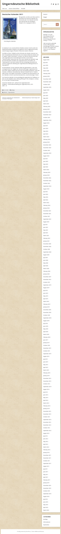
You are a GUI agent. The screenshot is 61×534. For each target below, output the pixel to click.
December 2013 (47, 411)
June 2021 (45, 227)
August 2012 (46, 433)
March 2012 (46, 447)
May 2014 (45, 397)
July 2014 (45, 392)
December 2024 (47, 112)
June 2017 (45, 340)
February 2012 (46, 449)
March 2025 (46, 103)
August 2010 (46, 496)
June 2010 (45, 502)
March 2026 (46, 70)
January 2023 (46, 175)
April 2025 (45, 101)
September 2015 (47, 353)
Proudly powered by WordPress (24, 531)
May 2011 (45, 474)
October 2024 (46, 117)
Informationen (46, 522)
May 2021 (45, 230)
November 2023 (47, 147)
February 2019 (46, 304)
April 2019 (45, 298)
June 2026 (45, 65)
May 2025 (45, 98)
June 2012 (45, 438)
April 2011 (45, 477)
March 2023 (46, 169)
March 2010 (46, 510)
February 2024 (46, 139)
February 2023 (46, 172)
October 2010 (46, 491)
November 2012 (47, 425)
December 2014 (47, 378)
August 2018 (46, 320)
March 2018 (46, 334)
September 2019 (47, 285)
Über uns (4, 8)
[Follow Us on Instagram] (58, 4)
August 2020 (46, 254)
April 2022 (45, 200)
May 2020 (45, 263)
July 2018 (45, 323)
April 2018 (45, 331)
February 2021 (46, 238)
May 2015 (45, 364)
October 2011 (46, 460)
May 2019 (45, 296)
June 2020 (45, 260)
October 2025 (46, 84)
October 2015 (46, 351)
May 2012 (45, 441)
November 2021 (47, 213)
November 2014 (47, 381)
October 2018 (46, 315)
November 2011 (47, 458)
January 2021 (46, 241)
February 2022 (46, 205)
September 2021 (47, 219)
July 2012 (45, 436)
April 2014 (45, 400)
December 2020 (47, 243)
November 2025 (47, 81)
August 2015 (46, 356)
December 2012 (47, 422)
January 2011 (46, 482)
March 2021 (46, 235)
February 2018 (46, 337)
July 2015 (45, 359)
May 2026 (45, 68)
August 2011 (46, 466)
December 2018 (47, 309)
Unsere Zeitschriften (14, 8)
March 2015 (46, 370)
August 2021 (46, 221)
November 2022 (47, 180)
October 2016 (46, 345)
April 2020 (45, 265)
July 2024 (45, 125)
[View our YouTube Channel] (55, 4)
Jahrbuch (5, 92)
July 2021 (45, 224)
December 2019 (47, 276)
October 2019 (46, 282)
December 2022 (47, 178)
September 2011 (47, 463)
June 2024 (45, 128)
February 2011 (46, 480)
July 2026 (45, 62)
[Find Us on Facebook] (51, 4)
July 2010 (45, 499)
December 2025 (47, 79)
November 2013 (47, 414)
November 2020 (47, 246)
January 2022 (46, 208)
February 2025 (46, 106)
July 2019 (45, 290)
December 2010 (47, 485)
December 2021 (47, 211)
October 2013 (46, 416)
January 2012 (46, 452)
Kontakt (23, 8)
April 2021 (45, 232)
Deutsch (45, 14)
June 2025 (45, 95)
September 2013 (47, 419)
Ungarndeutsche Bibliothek (21, 4)
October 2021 (46, 216)
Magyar (45, 17)
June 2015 (45, 362)
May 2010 (45, 504)
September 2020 (47, 252)
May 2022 (45, 197)
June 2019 (45, 293)
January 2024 (46, 142)
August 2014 (46, 389)
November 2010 (47, 488)
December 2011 (47, 455)
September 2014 (47, 386)
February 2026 (46, 73)
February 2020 (46, 271)
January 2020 (46, 274)
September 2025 (47, 87)
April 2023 (45, 167)
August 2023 (46, 156)
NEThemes (41, 531)
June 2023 (45, 161)
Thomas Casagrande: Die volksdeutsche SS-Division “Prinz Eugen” (11, 98)
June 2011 (45, 471)
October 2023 (46, 150)
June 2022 (45, 194)
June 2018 (45, 326)
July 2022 (45, 191)
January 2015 (46, 375)
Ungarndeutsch (11, 92)
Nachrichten (46, 524)
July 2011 (45, 469)
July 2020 (45, 257)
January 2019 (46, 307)
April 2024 (45, 134)
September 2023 (47, 153)
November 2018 (47, 312)
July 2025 (45, 92)
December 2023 (47, 145)
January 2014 (46, 408)
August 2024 (46, 123)
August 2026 (46, 59)
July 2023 (45, 158)
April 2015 (45, 367)
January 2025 (46, 109)
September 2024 (47, 120)
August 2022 (46, 189)
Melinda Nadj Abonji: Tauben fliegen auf (30, 97)
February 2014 (46, 406)
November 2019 (47, 279)
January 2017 (46, 342)
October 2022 (46, 183)
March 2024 (46, 136)
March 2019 (46, 301)
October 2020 (46, 249)
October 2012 (46, 427)
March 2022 (46, 202)
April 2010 (45, 507)
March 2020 (46, 268)
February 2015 (46, 373)
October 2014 (46, 384)
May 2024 (45, 131)
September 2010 (47, 493)
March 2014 (46, 403)
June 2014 (45, 395)
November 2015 (47, 348)
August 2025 (46, 90)
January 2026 (46, 76)
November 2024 (47, 114)
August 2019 (46, 287)
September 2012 (47, 430)
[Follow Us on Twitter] (53, 4)
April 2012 (45, 444)
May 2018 (45, 329)
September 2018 (47, 318)
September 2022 (47, 186)
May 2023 (45, 164)
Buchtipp (13, 90)
